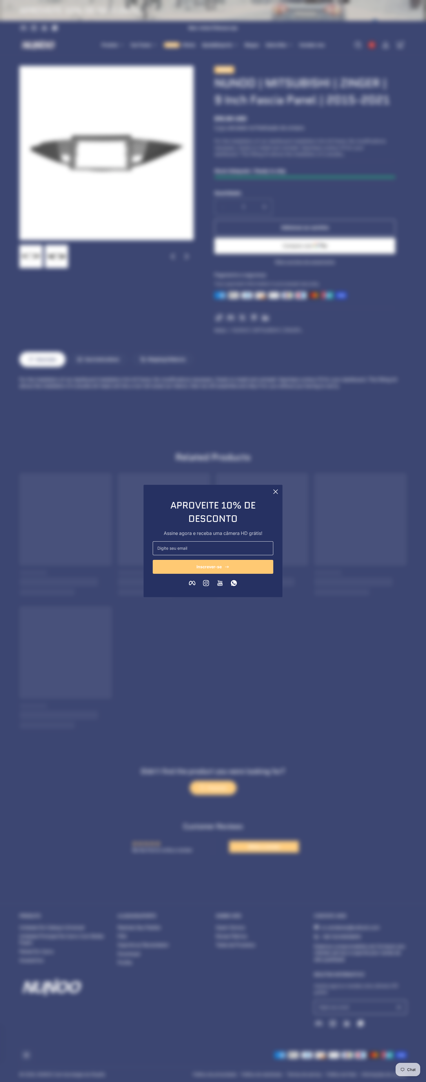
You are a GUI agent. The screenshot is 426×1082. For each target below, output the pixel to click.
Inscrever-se (209, 566)
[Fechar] (276, 492)
